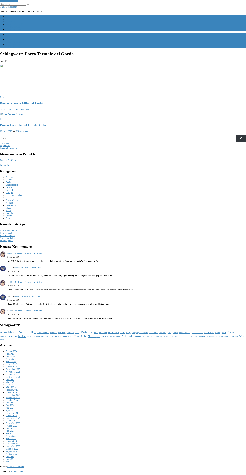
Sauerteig (201, 336)
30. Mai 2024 (6, 109)
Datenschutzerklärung (10, 148)
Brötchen (103, 333)
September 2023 (13, 423)
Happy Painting (13, 27)
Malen (8, 208)
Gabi (9, 253)
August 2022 (11, 454)
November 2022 (13, 446)
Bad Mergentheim (66, 333)
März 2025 (11, 387)
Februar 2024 (12, 413)
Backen (9, 182)
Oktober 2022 (12, 449)
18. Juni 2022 (6, 131)
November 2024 (13, 397)
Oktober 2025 (12, 374)
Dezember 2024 (13, 395)
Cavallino (153, 333)
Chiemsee (162, 333)
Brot (96, 333)
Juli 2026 (10, 354)
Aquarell (10, 179)
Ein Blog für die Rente (16, 16)
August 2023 (11, 426)
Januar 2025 (11, 392)
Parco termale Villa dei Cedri (21, 103)
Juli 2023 (10, 428)
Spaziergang (224, 336)
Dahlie (175, 333)
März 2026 (11, 361)
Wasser (2, 339)
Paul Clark (126, 336)
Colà (169, 333)
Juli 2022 (10, 456)
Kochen (9, 203)
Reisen (3, 97)
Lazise (14, 336)
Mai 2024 (10, 408)
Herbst (217, 333)
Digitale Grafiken (8, 160)
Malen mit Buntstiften (15, 24)
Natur (8, 210)
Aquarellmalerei (41, 333)
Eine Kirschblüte (7, 235)
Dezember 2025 (13, 369)
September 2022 (13, 451)
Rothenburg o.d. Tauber (181, 336)
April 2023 (11, 436)
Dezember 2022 (13, 443)
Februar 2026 (12, 364)
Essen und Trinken (14, 195)
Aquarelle (10, 21)
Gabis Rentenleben (8, 7)
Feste (8, 197)
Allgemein (10, 177)
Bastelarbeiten (12, 185)
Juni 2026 (10, 356)
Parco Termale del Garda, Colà (23, 125)
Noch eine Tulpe (7, 238)
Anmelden (4, 143)
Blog (8, 19)
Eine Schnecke (6, 233)
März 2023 (11, 438)
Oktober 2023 (12, 420)
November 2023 (13, 418)
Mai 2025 (10, 382)
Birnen (77, 333)
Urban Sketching (13, 29)
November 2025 (13, 372)
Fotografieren (12, 200)
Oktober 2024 (12, 400)
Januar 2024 (11, 415)
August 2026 (11, 351)
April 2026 (11, 359)
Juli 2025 (10, 379)
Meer (64, 336)
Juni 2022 (10, 459)
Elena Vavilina (184, 333)
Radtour (167, 336)
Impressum (5, 145)
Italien (231, 332)
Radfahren (10, 213)
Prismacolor (158, 336)
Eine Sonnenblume (8, 230)
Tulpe (241, 336)
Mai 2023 (10, 433)
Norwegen (94, 336)
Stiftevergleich (6, 240)
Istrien (224, 333)
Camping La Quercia (140, 333)
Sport (8, 218)
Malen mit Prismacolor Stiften (28, 253)
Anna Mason (8, 332)
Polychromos (148, 336)
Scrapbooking (212, 336)
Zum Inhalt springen (9, 1)
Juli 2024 (10, 402)
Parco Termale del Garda (111, 336)
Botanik (9, 187)
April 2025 (11, 384)
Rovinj (194, 336)
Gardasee (209, 332)
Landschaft (11, 205)
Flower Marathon (197, 333)
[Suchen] (241, 138)
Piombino (137, 336)
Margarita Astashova (53, 336)
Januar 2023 (11, 441)
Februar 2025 (12, 390)
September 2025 (13, 377)
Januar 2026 (11, 366)
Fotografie (4, 165)
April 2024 (11, 410)
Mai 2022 (10, 461)
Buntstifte (10, 190)
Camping (10, 192)
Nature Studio (80, 336)
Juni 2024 (10, 405)
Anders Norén (17, 471)
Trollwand (234, 336)
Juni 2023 (10, 431)
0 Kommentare (22, 109)
